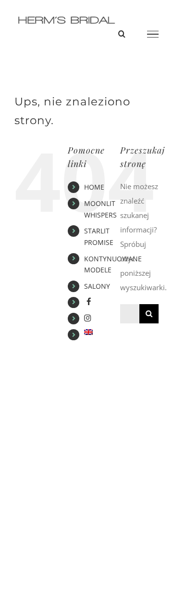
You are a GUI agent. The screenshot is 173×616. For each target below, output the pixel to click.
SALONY (97, 286)
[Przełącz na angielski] (95, 332)
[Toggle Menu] (153, 34)
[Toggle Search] (121, 34)
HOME (94, 187)
